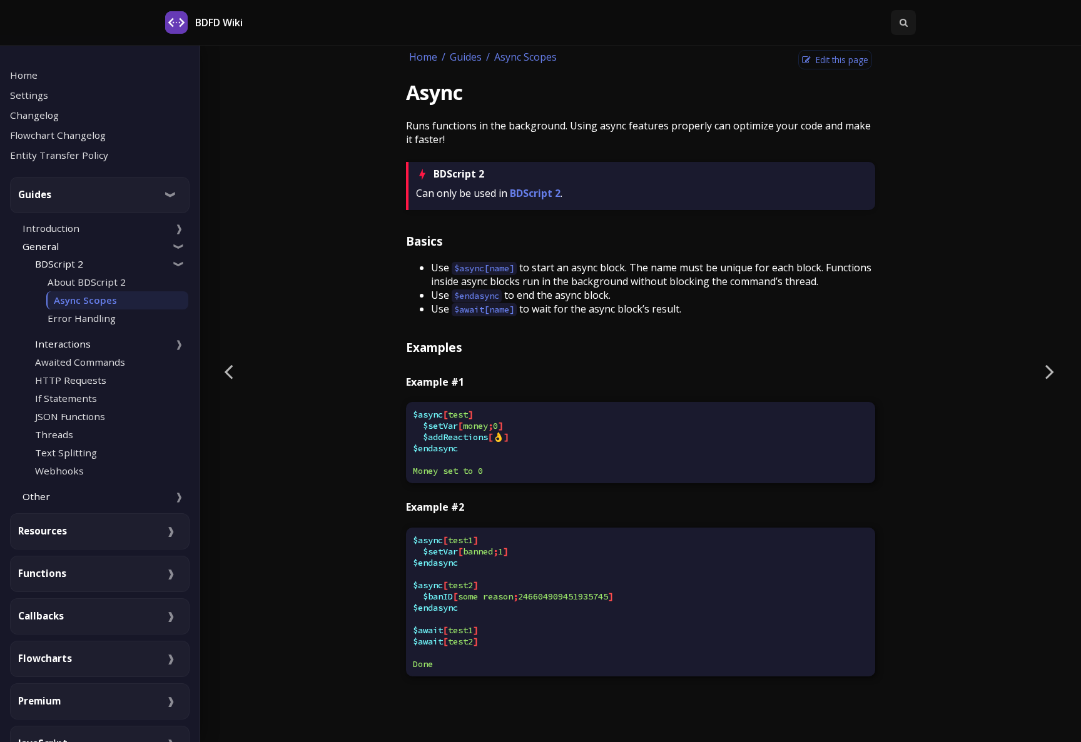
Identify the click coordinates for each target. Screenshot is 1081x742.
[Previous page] (228, 371)
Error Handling (82, 318)
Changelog (34, 115)
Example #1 (435, 382)
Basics (424, 241)
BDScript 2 (535, 193)
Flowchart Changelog (58, 135)
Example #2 (435, 507)
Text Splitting (66, 452)
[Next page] (1050, 371)
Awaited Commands (80, 362)
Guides (466, 57)
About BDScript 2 (87, 282)
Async (434, 92)
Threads (54, 434)
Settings (29, 95)
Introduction (51, 228)
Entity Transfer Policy (59, 155)
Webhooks (59, 470)
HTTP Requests (70, 380)
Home (24, 75)
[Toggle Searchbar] (903, 22)
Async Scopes (85, 300)
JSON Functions (70, 416)
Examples (434, 347)
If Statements (66, 398)
